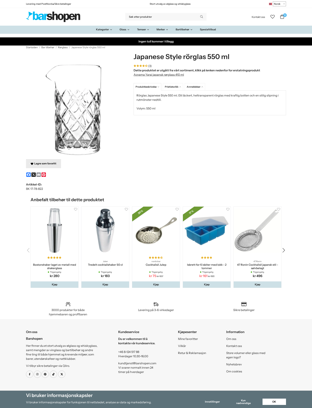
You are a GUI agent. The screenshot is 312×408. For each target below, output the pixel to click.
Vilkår (182, 346)
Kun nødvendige (243, 402)
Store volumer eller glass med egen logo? (245, 355)
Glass (123, 29)
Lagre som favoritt (44, 163)
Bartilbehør (182, 29)
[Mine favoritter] (272, 17)
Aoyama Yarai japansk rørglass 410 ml (159, 74)
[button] (54, 284)
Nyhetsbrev (234, 364)
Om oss (231, 339)
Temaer (141, 29)
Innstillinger (212, 401)
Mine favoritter (188, 339)
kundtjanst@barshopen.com (137, 363)
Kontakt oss (258, 17)
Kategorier (102, 29)
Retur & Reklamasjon (192, 353)
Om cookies (234, 371)
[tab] (148, 87)
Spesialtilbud (208, 29)
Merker (161, 29)
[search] (202, 17)
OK (274, 401)
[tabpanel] (210, 102)
